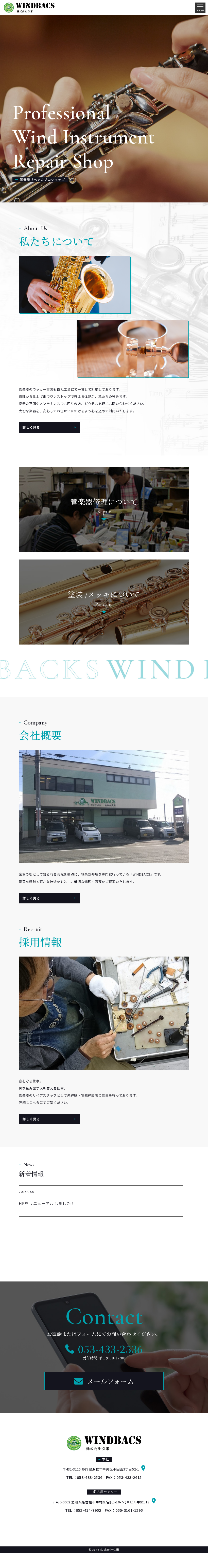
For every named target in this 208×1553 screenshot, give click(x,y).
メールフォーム (110, 1381)
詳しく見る (31, 427)
